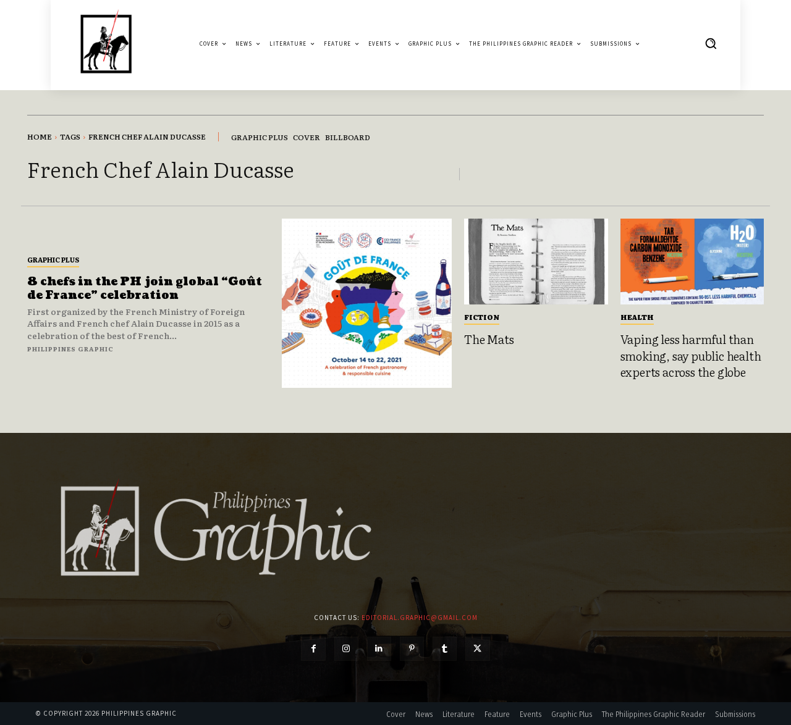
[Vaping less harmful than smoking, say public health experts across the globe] (692, 262)
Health (637, 317)
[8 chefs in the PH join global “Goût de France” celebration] (367, 303)
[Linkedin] (379, 649)
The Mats (489, 339)
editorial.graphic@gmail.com (420, 617)
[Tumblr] (445, 649)
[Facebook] (313, 649)
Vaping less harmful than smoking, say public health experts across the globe (690, 355)
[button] (710, 43)
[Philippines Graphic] (106, 43)
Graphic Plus (53, 259)
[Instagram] (346, 649)
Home (39, 136)
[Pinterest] (412, 649)
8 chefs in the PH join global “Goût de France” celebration (144, 288)
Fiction (481, 317)
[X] (477, 649)
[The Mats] (536, 262)
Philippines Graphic (70, 348)
